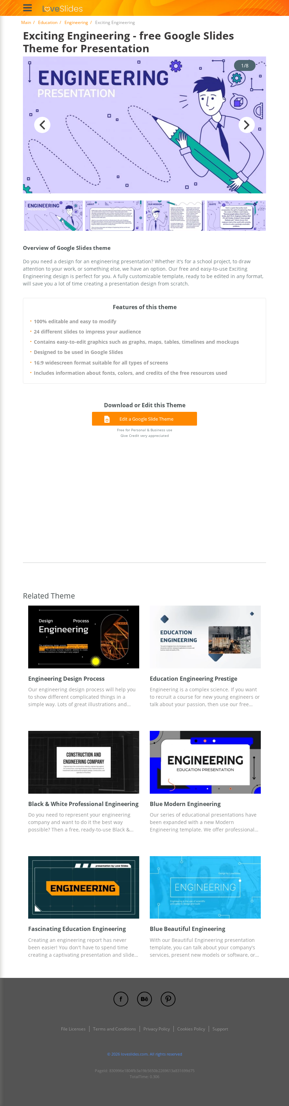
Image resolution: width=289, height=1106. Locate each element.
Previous (42, 125)
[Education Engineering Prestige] (205, 637)
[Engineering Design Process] (83, 637)
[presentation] (32, 637)
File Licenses (73, 1029)
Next (247, 125)
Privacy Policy (156, 1029)
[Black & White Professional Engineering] (83, 762)
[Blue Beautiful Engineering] (205, 887)
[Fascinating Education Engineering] (83, 887)
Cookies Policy (191, 1029)
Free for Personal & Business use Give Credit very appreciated (144, 432)
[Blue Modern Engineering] (205, 762)
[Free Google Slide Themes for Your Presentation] (62, 8)
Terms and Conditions (114, 1029)
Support (220, 1029)
